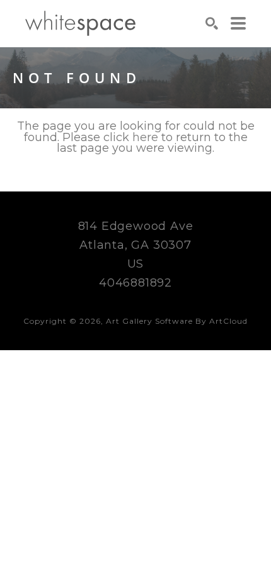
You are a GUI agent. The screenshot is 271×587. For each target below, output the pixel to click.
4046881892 (135, 283)
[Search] (211, 23)
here (145, 137)
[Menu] (238, 23)
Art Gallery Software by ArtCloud (177, 321)
